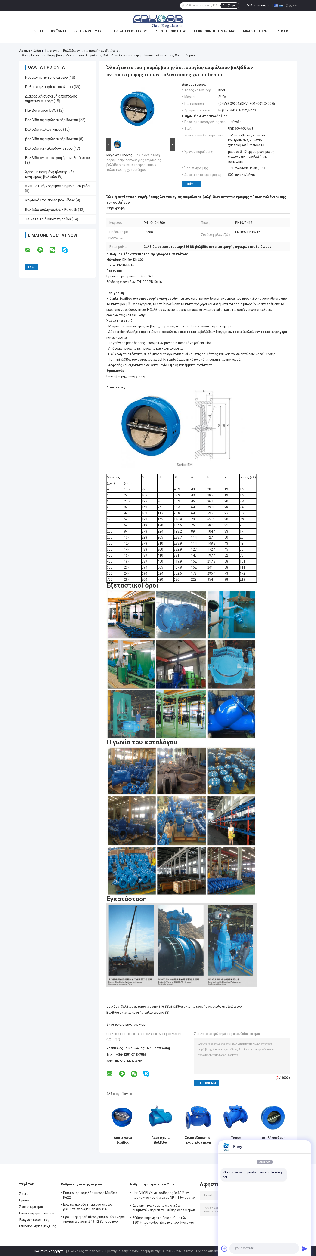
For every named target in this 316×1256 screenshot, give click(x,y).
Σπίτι (38, 31)
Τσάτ (189, 183)
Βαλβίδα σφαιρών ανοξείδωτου (51, 120)
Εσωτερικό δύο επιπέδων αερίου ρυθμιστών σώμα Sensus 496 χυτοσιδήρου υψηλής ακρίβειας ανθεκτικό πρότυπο (88, 1207)
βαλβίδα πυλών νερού (43, 129)
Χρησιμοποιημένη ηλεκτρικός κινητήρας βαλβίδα (50, 174)
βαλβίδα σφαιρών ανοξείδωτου (51, 139)
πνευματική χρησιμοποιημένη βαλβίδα (57, 186)
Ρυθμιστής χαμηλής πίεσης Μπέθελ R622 (90, 1195)
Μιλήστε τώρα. (258, 5)
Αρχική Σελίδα (30, 50)
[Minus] (304, 1147)
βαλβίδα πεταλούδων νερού (49, 148)
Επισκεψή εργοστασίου (127, 31)
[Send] (304, 1249)
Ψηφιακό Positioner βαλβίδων (50, 200)
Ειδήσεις (282, 31)
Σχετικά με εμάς (87, 31)
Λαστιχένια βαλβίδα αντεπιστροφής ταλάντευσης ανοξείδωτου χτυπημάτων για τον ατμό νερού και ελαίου (160, 1140)
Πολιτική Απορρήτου (49, 1251)
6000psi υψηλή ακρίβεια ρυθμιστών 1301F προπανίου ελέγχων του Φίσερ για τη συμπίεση (163, 1221)
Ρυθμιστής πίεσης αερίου (46, 77)
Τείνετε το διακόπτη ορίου (48, 219)
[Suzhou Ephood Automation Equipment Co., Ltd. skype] (68, 250)
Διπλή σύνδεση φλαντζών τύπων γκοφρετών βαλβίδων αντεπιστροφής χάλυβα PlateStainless (274, 1140)
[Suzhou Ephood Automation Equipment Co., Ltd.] (158, 21)
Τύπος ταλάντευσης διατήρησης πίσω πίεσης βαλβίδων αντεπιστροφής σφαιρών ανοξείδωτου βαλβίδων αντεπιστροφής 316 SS (236, 1140)
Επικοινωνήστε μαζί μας (215, 31)
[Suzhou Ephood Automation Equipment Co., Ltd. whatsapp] (43, 250)
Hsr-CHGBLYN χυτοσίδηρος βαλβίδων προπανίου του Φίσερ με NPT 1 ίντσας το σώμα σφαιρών (164, 1196)
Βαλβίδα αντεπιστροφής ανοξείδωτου (92, 50)
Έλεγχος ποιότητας (170, 31)
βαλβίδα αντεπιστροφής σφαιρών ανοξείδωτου (206, 1006)
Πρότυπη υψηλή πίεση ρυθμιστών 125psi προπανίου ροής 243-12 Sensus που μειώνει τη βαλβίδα (94, 1220)
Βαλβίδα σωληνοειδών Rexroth (51, 209)
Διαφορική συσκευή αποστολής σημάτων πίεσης (51, 98)
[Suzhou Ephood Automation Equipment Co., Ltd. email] (31, 250)
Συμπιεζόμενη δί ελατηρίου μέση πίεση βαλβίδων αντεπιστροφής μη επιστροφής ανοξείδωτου (198, 1140)
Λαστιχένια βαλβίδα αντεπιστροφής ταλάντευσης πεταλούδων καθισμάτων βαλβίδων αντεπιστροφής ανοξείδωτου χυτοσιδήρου (123, 1140)
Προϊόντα (58, 31)
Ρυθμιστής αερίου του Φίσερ (49, 87)
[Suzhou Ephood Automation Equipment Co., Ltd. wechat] (55, 250)
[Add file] (224, 1249)
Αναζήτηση (229, 5)
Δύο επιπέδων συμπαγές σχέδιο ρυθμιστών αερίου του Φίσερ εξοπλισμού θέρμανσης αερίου (164, 1208)
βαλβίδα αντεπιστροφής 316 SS (145, 1006)
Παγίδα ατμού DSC (40, 110)
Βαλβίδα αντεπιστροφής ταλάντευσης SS (137, 1012)
